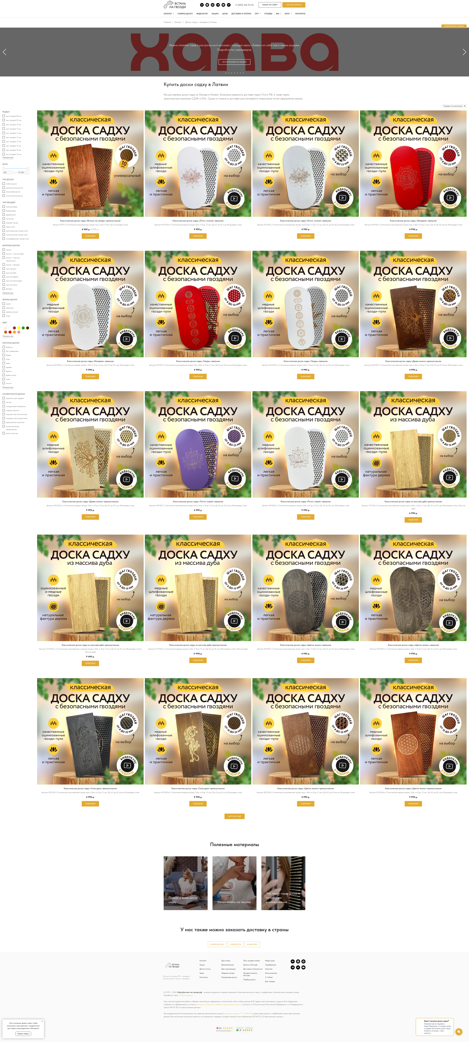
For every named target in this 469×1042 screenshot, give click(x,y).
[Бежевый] (5, 328)
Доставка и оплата (241, 13)
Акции (215, 13)
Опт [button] (257, 13)
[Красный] (10, 332)
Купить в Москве (250, 965)
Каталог (178, 22)
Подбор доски (249, 979)
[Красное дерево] (5, 332)
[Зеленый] (23, 328)
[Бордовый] (14, 328)
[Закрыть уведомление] (42, 1021)
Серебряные (270, 965)
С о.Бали (269, 977)
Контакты (300, 13)
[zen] (298, 963)
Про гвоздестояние (251, 960)
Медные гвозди (227, 973)
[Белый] (10, 328)
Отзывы (268, 13)
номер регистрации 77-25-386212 (238, 1013)
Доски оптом (205, 969)
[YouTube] (303, 969)
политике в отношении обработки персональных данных (219, 1004)
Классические (271, 973)
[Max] (212, 5)
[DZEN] (207, 5)
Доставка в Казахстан (252, 969)
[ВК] (202, 5)
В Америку (252, 944)
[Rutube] (229, 5)
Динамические (227, 965)
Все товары (270, 981)
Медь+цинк (270, 960)
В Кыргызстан (217, 944)
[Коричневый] (27, 328)
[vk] (293, 963)
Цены (225, 13)
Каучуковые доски (229, 977)
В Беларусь (235, 944)
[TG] (218, 5)
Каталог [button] (168, 13)
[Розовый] (19, 332)
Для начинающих (228, 969)
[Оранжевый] (14, 332)
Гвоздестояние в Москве (250, 974)
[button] (293, 5)
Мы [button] (278, 13)
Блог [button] (287, 13)
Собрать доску (185, 13)
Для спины (225, 960)
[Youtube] (223, 5)
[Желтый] (19, 328)
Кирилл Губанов (186, 995)
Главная (167, 22)
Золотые (268, 969)
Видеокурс (202, 13)
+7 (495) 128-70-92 (244, 5)
